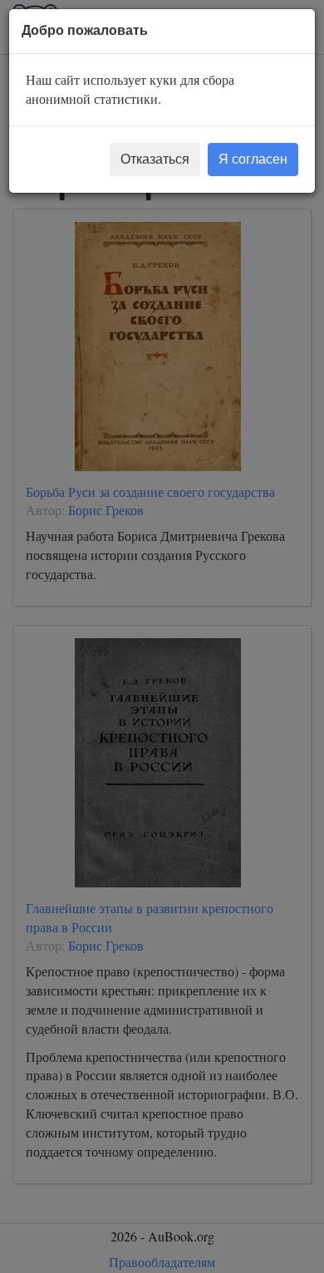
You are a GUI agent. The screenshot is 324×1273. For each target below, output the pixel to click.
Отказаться (154, 159)
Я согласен (252, 159)
